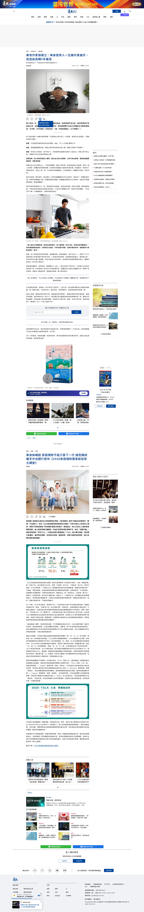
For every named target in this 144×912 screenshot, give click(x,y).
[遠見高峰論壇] (9, 4)
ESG (87, 17)
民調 (81, 17)
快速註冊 (79, 861)
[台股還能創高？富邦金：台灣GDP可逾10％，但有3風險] (63, 826)
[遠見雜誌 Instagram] (50, 870)
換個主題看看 (106, 334)
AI (57, 17)
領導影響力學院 (95, 886)
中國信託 (29, 792)
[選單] (14, 11)
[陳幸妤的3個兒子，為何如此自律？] (63, 836)
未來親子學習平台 (118, 884)
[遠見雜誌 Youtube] (57, 870)
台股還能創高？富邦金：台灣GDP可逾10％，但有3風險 (79, 826)
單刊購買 (111, 406)
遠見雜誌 (88, 884)
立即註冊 (109, 870)
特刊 (108, 367)
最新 (32, 17)
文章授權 (15, 892)
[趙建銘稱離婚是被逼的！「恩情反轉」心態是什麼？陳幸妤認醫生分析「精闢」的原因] (63, 816)
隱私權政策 (97, 899)
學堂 (104, 17)
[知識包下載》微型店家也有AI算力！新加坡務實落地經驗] (16, 904)
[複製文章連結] (36, 119)
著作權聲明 (88, 899)
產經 (69, 17)
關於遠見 (15, 889)
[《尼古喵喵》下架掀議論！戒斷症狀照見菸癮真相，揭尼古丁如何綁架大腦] (31, 826)
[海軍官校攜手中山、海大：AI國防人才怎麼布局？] (31, 816)
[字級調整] (44, 119)
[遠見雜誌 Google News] (65, 870)
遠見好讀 (28, 65)
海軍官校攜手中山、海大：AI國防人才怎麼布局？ (47, 817)
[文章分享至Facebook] (32, 119)
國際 (45, 17)
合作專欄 (68, 895)
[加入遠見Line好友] (35, 870)
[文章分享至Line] (27, 119)
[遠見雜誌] (72, 11)
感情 (34, 438)
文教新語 (98, 394)
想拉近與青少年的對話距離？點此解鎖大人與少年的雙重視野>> (77, 22)
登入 (40, 125)
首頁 (27, 51)
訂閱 (116, 11)
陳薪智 (28, 466)
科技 (62, 17)
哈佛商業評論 (97, 884)
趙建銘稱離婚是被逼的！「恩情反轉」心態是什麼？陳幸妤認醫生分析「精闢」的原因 (79, 817)
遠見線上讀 (96, 17)
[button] (86, 411)
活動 (111, 17)
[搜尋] (129, 11)
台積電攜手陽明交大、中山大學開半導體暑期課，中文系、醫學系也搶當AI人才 (105, 399)
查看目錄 (99, 406)
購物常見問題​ (28, 892)
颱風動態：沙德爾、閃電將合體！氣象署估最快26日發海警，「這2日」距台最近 (47, 836)
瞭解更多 (136, 4)
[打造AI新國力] (105, 379)
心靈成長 (40, 51)
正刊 (102, 367)
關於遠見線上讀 (28, 889)
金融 (51, 17)
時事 (37, 451)
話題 (39, 17)
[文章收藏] (40, 119)
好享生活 (33, 51)
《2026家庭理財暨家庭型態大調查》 (46, 746)
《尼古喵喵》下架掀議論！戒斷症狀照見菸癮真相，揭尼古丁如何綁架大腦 (47, 826)
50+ (86, 886)
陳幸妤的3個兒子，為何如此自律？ (80, 836)
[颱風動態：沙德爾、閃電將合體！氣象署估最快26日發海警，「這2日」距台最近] (31, 836)
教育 (75, 17)
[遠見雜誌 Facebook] (42, 870)
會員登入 (65, 861)
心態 (28, 438)
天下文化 (107, 884)
